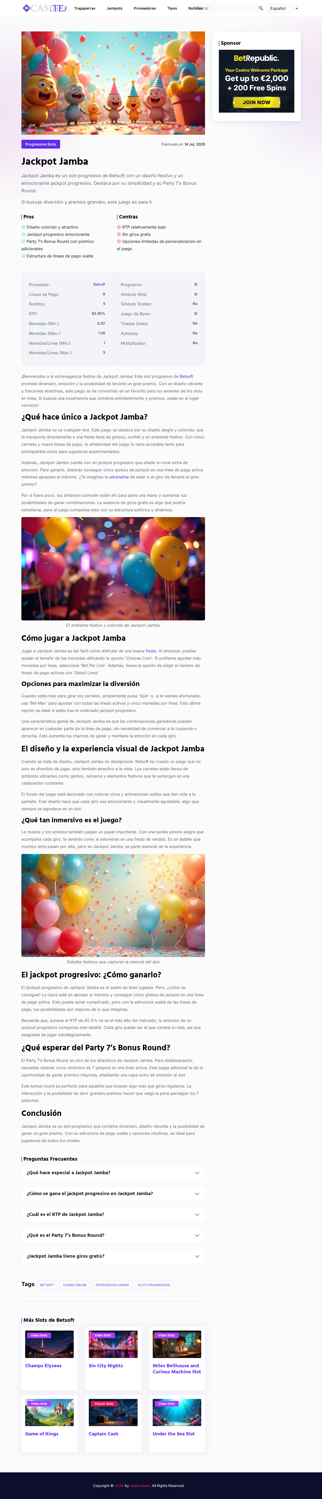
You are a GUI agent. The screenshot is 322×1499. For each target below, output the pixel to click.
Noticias (195, 8)
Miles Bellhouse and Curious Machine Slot (177, 1369)
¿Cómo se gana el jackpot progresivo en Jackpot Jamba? (90, 1194)
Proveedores (145, 8)
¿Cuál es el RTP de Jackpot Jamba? (65, 1215)
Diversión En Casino (112, 1285)
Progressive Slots (40, 144)
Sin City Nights (106, 1366)
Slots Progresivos (154, 1285)
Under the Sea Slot (174, 1434)
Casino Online (75, 1285)
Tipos (172, 8)
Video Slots (39, 1335)
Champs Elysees (43, 1366)
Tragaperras (84, 8)
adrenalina (119, 476)
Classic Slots (104, 1403)
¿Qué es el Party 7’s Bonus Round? (65, 1236)
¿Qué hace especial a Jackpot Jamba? (68, 1173)
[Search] (261, 8)
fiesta (151, 650)
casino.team (140, 1485)
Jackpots (115, 8)
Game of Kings (41, 1434)
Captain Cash (103, 1434)
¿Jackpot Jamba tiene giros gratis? (65, 1256)
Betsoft (99, 284)
